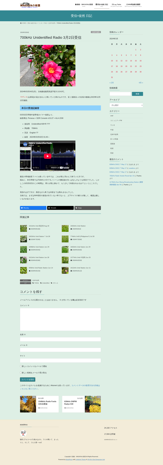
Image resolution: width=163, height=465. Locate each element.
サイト (22, 356)
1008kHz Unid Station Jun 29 (39, 247)
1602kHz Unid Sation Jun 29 (80, 247)
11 (117, 61)
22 (136, 66)
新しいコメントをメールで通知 (34, 366)
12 (121, 61)
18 (117, 66)
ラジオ (112, 125)
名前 (23, 334)
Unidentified (45, 283)
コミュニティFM (116, 120)
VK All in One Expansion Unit (96, 459)
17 (112, 66)
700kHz (36, 283)
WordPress (69, 459)
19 (121, 66)
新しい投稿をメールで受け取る (34, 373)
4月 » (141, 83)
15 (136, 61)
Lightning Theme (81, 459)
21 (131, 66)
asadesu (132, 168)
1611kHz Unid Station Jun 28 (39, 257)
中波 (111, 130)
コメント (24, 305)
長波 (111, 153)
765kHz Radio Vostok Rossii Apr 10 (122, 176)
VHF (111, 116)
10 (112, 61)
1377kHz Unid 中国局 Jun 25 (80, 257)
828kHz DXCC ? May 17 (118, 164)
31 (112, 77)
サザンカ (55, 283)
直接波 (112, 144)
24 (112, 72)
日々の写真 (114, 139)
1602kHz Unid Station (78, 226)
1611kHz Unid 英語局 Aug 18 (39, 226)
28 (131, 72)
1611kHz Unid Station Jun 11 (80, 268)
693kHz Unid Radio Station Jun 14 (41, 268)
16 (140, 61)
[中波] (28, 404)
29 (136, 72)
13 (126, 61)
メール (23, 345)
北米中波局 (95, 32)
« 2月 (112, 83)
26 (121, 72)
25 (117, 72)
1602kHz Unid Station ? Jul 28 (39, 236)
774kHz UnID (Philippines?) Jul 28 (82, 236)
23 (140, 66)
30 (140, 72)
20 (126, 66)
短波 (111, 148)
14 (131, 61)
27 (126, 72)
